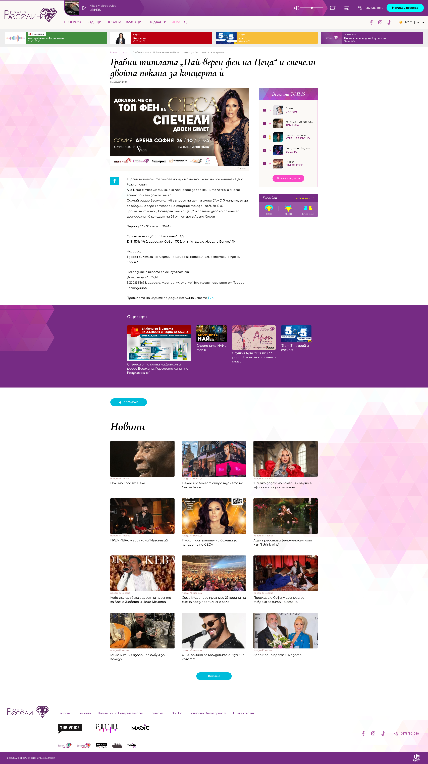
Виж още (214, 676)
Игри (176, 22)
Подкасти (157, 22)
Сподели (131, 402)
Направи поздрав (405, 7)
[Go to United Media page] (416, 758)
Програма (72, 22)
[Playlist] (346, 8)
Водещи (93, 22)
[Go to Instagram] (380, 22)
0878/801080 (374, 8)
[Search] (185, 22)
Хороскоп (286, 197)
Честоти (65, 713)
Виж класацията (288, 178)
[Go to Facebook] (371, 22)
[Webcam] (333, 8)
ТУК (210, 298)
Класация (134, 22)
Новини (113, 22)
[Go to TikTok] (388, 22)
